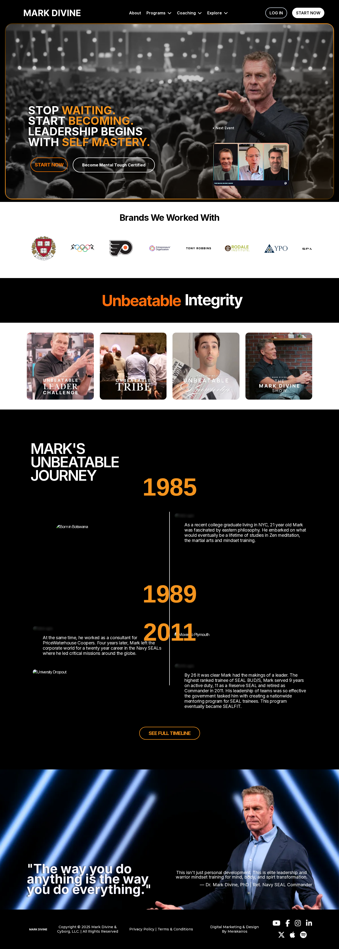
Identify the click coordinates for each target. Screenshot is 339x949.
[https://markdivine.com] (38, 929)
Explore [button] (215, 12)
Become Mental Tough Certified (113, 164)
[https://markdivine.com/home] (52, 13)
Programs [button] (156, 12)
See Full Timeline (170, 733)
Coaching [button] (187, 12)
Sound (279, 149)
